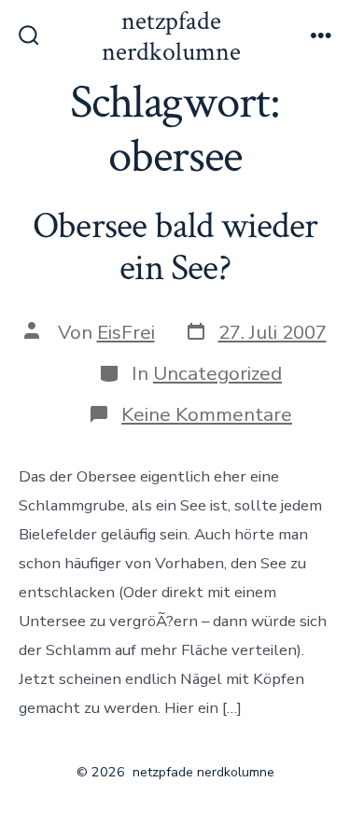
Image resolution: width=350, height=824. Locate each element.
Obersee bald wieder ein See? (175, 247)
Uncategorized (217, 373)
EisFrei (126, 332)
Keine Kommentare (206, 414)
